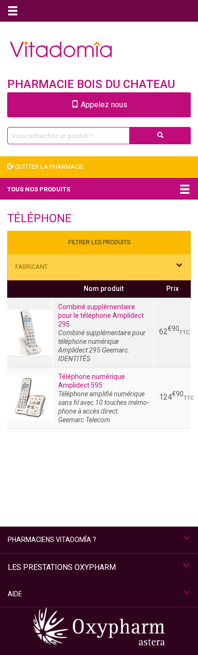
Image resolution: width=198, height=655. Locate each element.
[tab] (99, 267)
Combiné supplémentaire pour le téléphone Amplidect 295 (101, 315)
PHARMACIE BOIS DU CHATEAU (91, 84)
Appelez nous (103, 104)
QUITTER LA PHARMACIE (48, 166)
